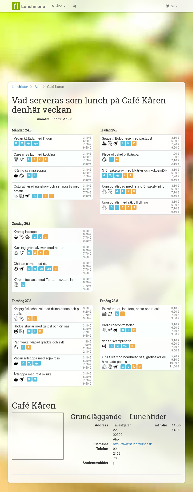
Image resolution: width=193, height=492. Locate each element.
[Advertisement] (96, 49)
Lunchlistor (20, 86)
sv (172, 6)
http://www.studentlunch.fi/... (134, 443)
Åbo (37, 86)
